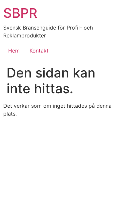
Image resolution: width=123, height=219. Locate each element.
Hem (14, 50)
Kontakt (39, 50)
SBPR (20, 13)
